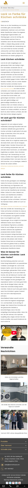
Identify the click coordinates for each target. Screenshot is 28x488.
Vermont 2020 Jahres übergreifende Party (14, 433)
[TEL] (10, 486)
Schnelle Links (6, 449)
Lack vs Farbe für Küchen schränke (11, 10)
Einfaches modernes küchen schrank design (12, 167)
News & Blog (11, 8)
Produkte (4, 441)
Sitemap (6, 480)
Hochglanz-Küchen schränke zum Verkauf (14, 206)
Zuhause (5, 8)
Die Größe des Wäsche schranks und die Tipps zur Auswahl (14, 406)
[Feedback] (17, 486)
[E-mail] (3, 486)
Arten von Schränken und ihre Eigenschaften (14, 378)
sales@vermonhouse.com (12, 465)
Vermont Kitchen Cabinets (18, 475)
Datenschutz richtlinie (16, 480)
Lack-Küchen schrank (7, 89)
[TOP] (24, 486)
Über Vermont (6, 445)
